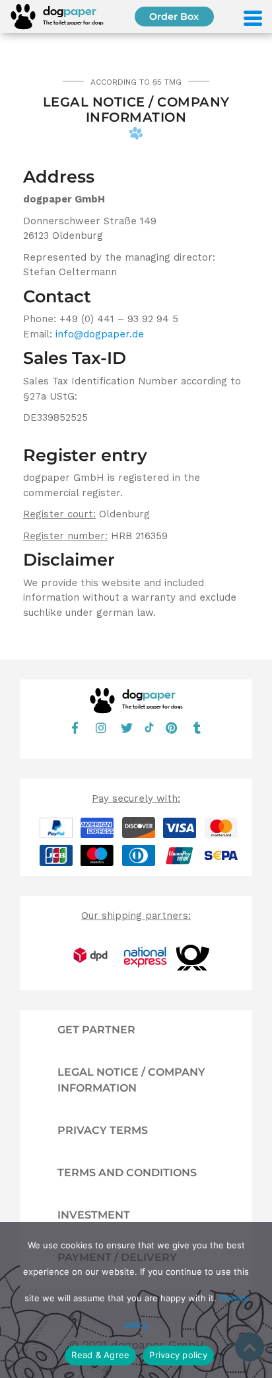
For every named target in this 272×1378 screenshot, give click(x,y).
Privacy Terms (102, 1130)
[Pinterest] (171, 728)
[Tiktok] (149, 729)
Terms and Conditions (127, 1172)
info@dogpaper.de (99, 334)
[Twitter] (127, 728)
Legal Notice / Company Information (131, 1080)
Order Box (174, 16)
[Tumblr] (197, 728)
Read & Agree (100, 1355)
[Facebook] (75, 728)
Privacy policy (178, 1355)
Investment (93, 1215)
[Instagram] (101, 728)
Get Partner (96, 1029)
